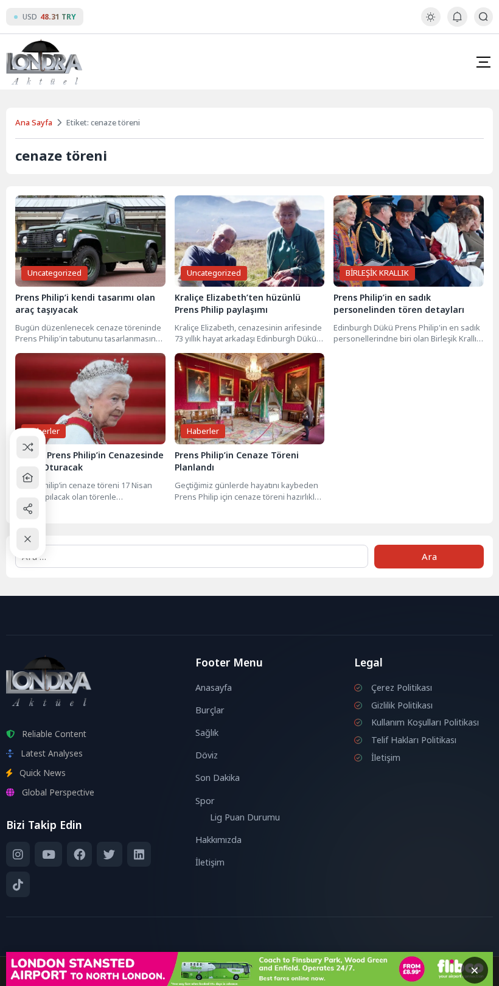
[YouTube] (48, 854)
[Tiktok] (18, 884)
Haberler (43, 430)
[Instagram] (18, 854)
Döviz (206, 755)
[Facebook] (79, 854)
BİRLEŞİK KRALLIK (377, 272)
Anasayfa (213, 687)
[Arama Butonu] (483, 16)
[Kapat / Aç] (27, 539)
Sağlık (206, 732)
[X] (109, 854)
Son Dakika (217, 777)
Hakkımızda (218, 839)
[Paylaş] (27, 508)
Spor (205, 800)
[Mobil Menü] (483, 62)
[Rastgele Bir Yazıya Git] (27, 447)
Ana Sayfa (33, 122)
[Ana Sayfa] (27, 477)
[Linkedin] (139, 854)
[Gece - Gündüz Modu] (430, 23)
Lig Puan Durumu (245, 817)
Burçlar (210, 710)
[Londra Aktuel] (44, 62)
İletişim (210, 862)
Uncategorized (54, 272)
